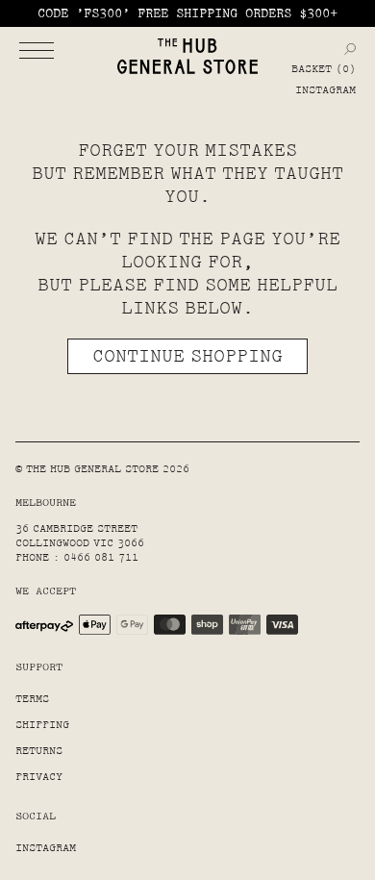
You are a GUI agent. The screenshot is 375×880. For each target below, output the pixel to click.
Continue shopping (187, 355)
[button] (36, 50)
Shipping (42, 724)
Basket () (323, 69)
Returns (38, 750)
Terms (32, 698)
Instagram (325, 90)
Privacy (38, 776)
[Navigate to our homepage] (187, 56)
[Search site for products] (350, 49)
